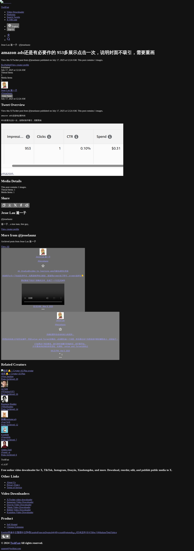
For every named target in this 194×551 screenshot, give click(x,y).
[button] (60, 336)
